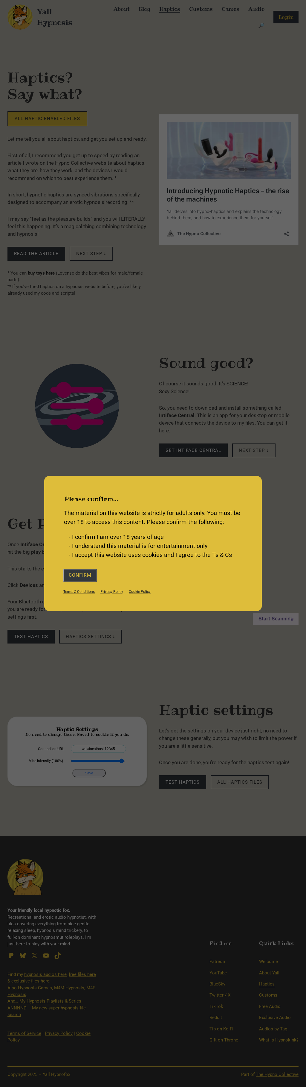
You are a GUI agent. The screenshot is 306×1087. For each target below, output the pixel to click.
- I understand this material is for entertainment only (138, 545)
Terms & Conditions (79, 591)
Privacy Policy (111, 591)
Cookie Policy (140, 591)
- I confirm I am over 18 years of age (116, 537)
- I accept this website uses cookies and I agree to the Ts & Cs (150, 554)
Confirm (80, 575)
